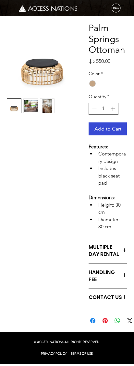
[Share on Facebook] (93, 321)
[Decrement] (94, 108)
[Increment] (113, 108)
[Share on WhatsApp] (117, 321)
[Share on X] (130, 321)
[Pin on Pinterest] (105, 321)
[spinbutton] (103, 108)
